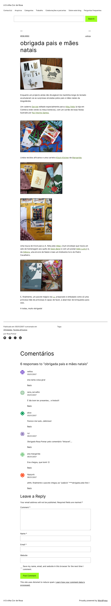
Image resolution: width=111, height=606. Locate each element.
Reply (29, 385)
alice (29, 413)
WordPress (103, 600)
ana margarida (33, 454)
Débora (26, 252)
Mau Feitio (70, 107)
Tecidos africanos (20, 330)
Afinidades (7, 330)
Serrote (35, 107)
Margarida (77, 157)
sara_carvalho (33, 392)
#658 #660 (24, 36)
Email (23, 544)
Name (23, 533)
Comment (25, 507)
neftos (30, 371)
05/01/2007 (32, 374)
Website (23, 555)
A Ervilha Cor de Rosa (13, 5)
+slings (88, 36)
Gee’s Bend (55, 249)
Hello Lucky (81, 249)
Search (91, 19)
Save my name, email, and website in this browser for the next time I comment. (53, 567)
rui (28, 433)
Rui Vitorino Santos (40, 113)
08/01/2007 (32, 477)
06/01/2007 (32, 436)
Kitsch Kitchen (62, 157)
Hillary (59, 246)
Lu (54, 297)
